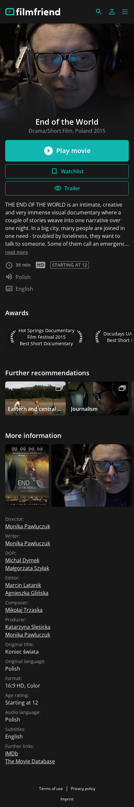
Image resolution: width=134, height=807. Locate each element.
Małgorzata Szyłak (27, 568)
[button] (124, 11)
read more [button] (16, 252)
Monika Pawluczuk (27, 526)
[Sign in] (111, 11)
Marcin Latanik (23, 585)
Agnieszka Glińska (26, 593)
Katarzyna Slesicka (27, 626)
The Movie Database (30, 761)
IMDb (11, 753)
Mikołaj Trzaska (24, 609)
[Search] (98, 11)
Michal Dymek (22, 560)
